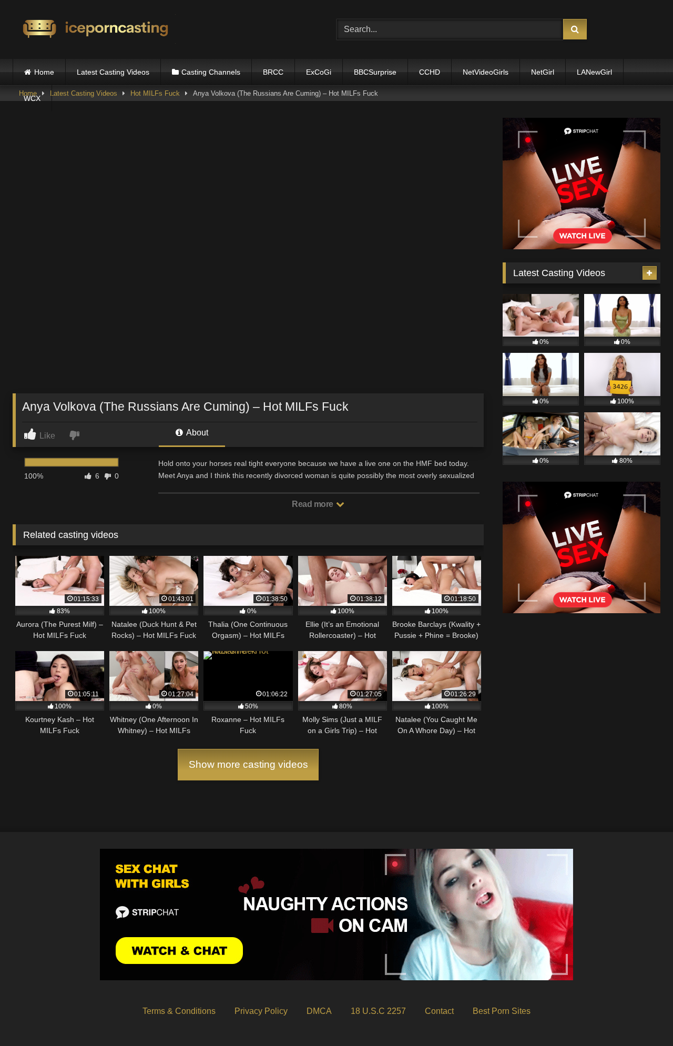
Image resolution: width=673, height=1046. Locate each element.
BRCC (273, 72)
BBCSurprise (375, 72)
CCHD (429, 72)
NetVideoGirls (485, 72)
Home (44, 72)
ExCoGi (318, 72)
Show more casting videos (248, 764)
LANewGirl (594, 72)
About (196, 432)
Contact (439, 1011)
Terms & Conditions (179, 1011)
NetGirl (542, 72)
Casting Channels (210, 72)
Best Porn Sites (502, 1011)
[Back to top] (640, 1014)
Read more (313, 504)
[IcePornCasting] (94, 30)
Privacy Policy (261, 1011)
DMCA (319, 1011)
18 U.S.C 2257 (378, 1011)
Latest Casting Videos (113, 72)
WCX (32, 98)
